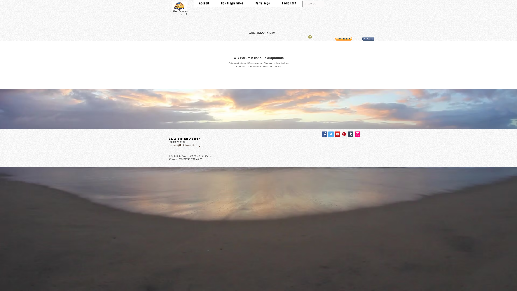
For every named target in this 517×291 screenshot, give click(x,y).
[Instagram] (357, 134)
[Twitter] (331, 134)
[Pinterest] (344, 134)
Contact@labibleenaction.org (184, 145)
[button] (343, 39)
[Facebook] (324, 134)
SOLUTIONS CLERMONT (190, 159)
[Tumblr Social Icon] (350, 134)
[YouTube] (337, 134)
